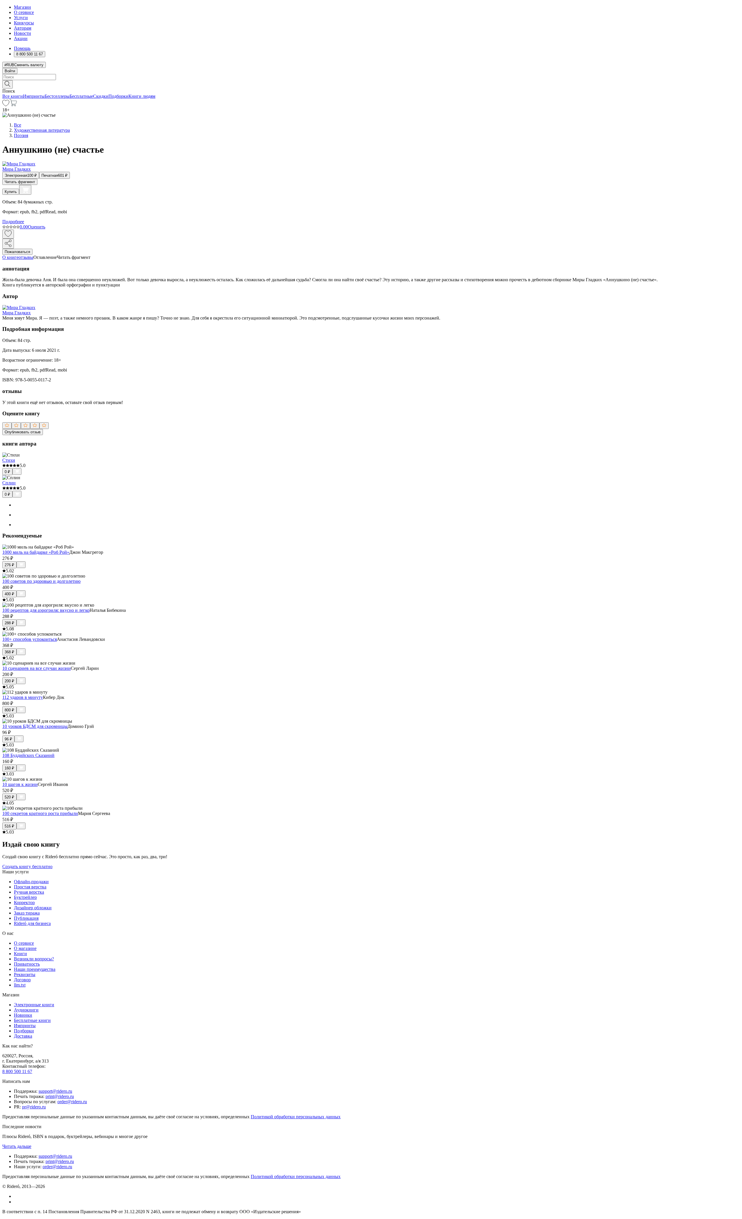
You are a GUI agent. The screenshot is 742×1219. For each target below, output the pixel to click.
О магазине (25, 948)
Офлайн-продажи (31, 881)
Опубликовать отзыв (23, 432)
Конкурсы (24, 22)
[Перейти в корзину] (13, 104)
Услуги (21, 17)
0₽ (7, 472)
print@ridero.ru (60, 1096)
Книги (20, 953)
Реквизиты (24, 974)
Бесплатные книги (32, 1020)
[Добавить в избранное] (8, 234)
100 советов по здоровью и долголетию (41, 581)
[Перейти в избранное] (5, 104)
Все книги (12, 96)
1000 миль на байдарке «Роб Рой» (35, 552)
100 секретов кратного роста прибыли (40, 813)
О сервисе (24, 12)
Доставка (23, 1036)
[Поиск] (7, 84)
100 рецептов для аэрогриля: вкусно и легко (46, 610)
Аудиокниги (26, 1009)
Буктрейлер (25, 897)
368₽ (9, 652)
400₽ (9, 594)
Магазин (22, 7)
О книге (10, 257)
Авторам (22, 28)
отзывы (26, 257)
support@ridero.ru (55, 1091)
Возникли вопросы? (34, 958)
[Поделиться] (8, 244)
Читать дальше (16, 1146)
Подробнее (13, 221)
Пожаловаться (17, 252)
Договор (22, 979)
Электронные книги (34, 1004)
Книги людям (141, 96)
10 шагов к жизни (20, 784)
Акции (21, 38)
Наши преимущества (34, 969)
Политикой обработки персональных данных (296, 1116)
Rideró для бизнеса (32, 923)
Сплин (9, 482)
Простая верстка (30, 886)
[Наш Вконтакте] (17, 1196)
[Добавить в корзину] (25, 190)
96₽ (8, 739)
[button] (371, 84)
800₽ (9, 710)
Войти (10, 71)
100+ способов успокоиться (29, 639)
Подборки (118, 96)
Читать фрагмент (20, 182)
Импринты (34, 96)
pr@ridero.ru (34, 1106)
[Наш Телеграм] (16, 1201)
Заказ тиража (27, 912)
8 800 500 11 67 (17, 1071)
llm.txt (20, 984)
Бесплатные (81, 96)
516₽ (9, 826)
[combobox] (371, 77)
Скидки (100, 96)
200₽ (9, 681)
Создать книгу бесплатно (27, 866)
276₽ (9, 565)
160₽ (9, 768)
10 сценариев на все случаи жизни (36, 668)
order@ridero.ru (72, 1101)
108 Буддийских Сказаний (28, 755)
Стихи (8, 460)
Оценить (36, 226)
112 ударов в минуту (22, 697)
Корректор (24, 902)
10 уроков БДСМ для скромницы (35, 726)
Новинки (23, 1015)
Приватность (27, 964)
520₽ (9, 797)
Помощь (22, 48)
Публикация (26, 918)
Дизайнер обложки (33, 907)
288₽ (9, 623)
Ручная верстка (29, 892)
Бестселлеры (57, 96)
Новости (22, 33)
